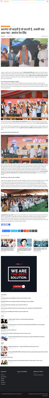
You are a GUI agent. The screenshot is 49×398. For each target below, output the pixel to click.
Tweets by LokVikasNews (38, 374)
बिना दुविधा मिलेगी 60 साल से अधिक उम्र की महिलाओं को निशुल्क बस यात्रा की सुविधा (17, 301)
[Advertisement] (24, 16)
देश (5, 26)
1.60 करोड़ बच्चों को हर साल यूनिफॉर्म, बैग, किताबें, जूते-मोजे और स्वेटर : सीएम (16, 298)
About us (2, 374)
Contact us (3, 384)
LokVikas (3, 36)
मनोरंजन (2, 380)
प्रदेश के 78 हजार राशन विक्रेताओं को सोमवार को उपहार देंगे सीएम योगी (14, 311)
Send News (3, 382)
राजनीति (8, 26)
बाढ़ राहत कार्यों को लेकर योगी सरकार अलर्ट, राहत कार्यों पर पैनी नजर (14, 305)
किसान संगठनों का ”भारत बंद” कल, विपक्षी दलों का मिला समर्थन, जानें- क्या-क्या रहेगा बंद (40, 249)
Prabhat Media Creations (43, 393)
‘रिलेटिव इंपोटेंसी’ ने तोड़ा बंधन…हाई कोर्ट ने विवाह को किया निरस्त (21, 319)
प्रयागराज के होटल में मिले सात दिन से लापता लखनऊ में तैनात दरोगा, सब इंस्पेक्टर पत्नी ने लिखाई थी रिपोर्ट (21, 308)
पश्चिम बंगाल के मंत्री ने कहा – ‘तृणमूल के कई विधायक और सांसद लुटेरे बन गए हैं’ (23, 346)
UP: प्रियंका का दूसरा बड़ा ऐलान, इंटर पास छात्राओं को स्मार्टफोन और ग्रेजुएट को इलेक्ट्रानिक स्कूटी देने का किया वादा (24, 249)
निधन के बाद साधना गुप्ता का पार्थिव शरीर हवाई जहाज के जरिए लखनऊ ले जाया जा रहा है (25, 360)
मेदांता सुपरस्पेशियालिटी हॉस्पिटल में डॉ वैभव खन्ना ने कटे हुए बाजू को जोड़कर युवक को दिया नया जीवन (8, 249)
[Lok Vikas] (6, 1)
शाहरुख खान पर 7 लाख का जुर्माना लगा (8, 330)
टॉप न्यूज (2, 378)
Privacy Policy (3, 376)
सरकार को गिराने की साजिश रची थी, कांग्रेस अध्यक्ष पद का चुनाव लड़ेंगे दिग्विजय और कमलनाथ (26, 336)
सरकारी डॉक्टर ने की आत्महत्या (7, 357)
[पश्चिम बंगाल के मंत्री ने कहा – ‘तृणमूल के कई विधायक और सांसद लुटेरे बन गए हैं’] (4, 348)
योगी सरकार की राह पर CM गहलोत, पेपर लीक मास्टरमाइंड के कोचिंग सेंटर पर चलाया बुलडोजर (26, 324)
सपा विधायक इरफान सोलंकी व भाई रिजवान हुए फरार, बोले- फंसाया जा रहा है (16, 333)
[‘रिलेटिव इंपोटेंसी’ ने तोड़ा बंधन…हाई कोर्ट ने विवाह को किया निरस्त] (4, 321)
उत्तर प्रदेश (2, 26)
